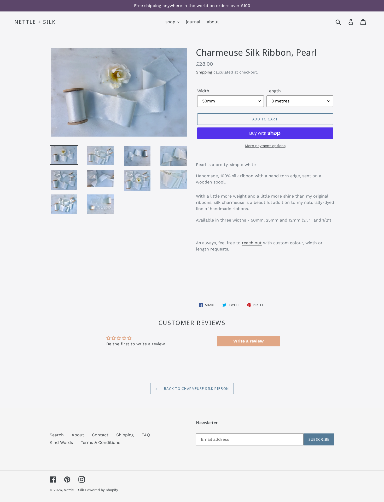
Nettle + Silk (35, 22)
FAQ (146, 434)
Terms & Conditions (100, 442)
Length (273, 90)
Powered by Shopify (101, 490)
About (78, 434)
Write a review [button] (248, 341)
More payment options (265, 146)
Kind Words (61, 442)
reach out (252, 242)
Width (203, 90)
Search (57, 434)
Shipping (204, 72)
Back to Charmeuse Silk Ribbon (196, 388)
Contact (100, 434)
